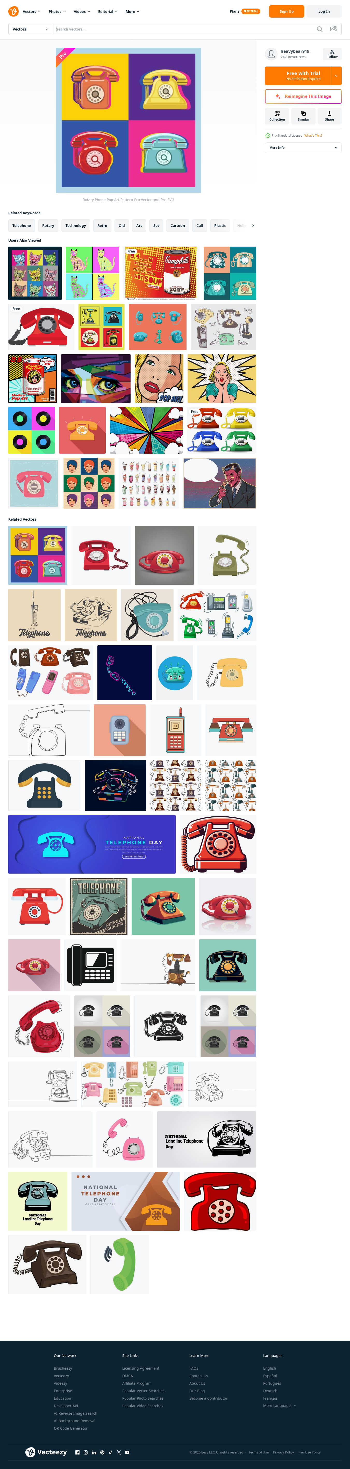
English (269, 1368)
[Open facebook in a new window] (77, 1452)
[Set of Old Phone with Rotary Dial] (230, 273)
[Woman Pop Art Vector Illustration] (222, 378)
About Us (197, 1383)
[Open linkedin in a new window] (94, 1452)
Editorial (105, 11)
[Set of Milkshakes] (149, 483)
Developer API (66, 1405)
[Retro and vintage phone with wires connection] (50, 672)
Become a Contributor (208, 1398)
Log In (324, 11)
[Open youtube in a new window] (127, 1452)
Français (270, 1398)
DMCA (127, 1375)
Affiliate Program (137, 1383)
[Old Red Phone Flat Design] (218, 844)
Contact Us (198, 1375)
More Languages (277, 1406)
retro (102, 225)
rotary (48, 225)
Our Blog (197, 1390)
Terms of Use (259, 1452)
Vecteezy (61, 1375)
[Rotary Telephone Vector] (158, 327)
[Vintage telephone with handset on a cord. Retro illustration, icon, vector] (101, 555)
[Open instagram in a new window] (86, 1452)
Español (270, 1375)
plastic (220, 225)
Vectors (29, 11)
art (139, 225)
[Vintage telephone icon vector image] (34, 615)
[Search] (320, 29)
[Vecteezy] (13, 11)
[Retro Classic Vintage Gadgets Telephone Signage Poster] (98, 906)
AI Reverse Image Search (75, 1413)
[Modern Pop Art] (32, 378)
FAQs (193, 1368)
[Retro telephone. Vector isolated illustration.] (147, 615)
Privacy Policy (283, 1452)
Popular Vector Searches (143, 1390)
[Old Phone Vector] (41, 327)
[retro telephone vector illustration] (163, 906)
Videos (80, 11)
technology (76, 225)
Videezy (60, 1383)
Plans (234, 11)
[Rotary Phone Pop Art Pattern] (37, 555)
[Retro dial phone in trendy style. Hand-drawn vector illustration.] (226, 672)
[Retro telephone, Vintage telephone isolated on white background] (175, 730)
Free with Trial (303, 75)
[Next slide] (248, 225)
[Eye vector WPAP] (96, 378)
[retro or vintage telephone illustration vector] (44, 785)
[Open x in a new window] (119, 1452)
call (199, 225)
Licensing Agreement (140, 1368)
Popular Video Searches (142, 1405)
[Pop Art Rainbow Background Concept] (146, 430)
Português (272, 1383)
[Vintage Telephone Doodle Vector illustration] (223, 327)
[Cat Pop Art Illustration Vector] (92, 273)
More (130, 11)
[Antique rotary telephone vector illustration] (174, 672)
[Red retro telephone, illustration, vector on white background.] (220, 1201)
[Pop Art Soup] (161, 273)
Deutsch (270, 1390)
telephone (21, 225)
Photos (55, 11)
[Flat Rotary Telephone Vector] (82, 430)
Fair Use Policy (309, 1452)
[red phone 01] (227, 906)
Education (62, 1398)
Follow (332, 57)
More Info (276, 147)
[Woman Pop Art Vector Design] (159, 378)
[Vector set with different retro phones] (132, 1084)
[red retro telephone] (164, 555)
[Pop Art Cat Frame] (35, 273)
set (156, 225)
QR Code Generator (71, 1428)
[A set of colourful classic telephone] (221, 430)
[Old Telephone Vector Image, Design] (165, 1026)
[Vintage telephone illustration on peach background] (120, 730)
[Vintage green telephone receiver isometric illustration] (119, 1264)
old (122, 225)
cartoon (177, 225)
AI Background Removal (74, 1420)
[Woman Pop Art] (89, 483)
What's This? (313, 135)
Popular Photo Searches (142, 1398)
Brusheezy (63, 1368)
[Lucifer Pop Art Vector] (219, 483)
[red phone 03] (34, 965)
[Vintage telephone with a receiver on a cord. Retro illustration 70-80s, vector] (227, 555)
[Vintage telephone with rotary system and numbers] (47, 1264)
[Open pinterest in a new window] (102, 1452)
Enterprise (63, 1390)
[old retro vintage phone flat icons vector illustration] (102, 1026)
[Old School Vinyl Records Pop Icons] (31, 430)
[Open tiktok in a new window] (111, 1452)
